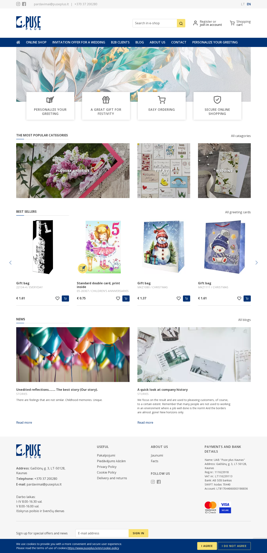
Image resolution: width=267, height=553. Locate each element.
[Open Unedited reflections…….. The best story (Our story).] (73, 354)
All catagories (241, 136)
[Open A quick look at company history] (194, 354)
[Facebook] (24, 4)
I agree (207, 546)
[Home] (18, 42)
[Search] (181, 23)
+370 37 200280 (85, 4)
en (249, 4)
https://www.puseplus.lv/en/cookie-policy (93, 548)
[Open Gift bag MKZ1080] (163, 248)
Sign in (138, 533)
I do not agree (234, 546)
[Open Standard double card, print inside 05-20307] (103, 248)
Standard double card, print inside (98, 285)
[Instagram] (18, 4)
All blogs (244, 320)
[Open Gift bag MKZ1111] (224, 248)
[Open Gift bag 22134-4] (42, 248)
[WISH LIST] (57, 298)
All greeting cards (238, 212)
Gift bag (23, 283)
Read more (24, 422)
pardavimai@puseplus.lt (51, 4)
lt (243, 4)
